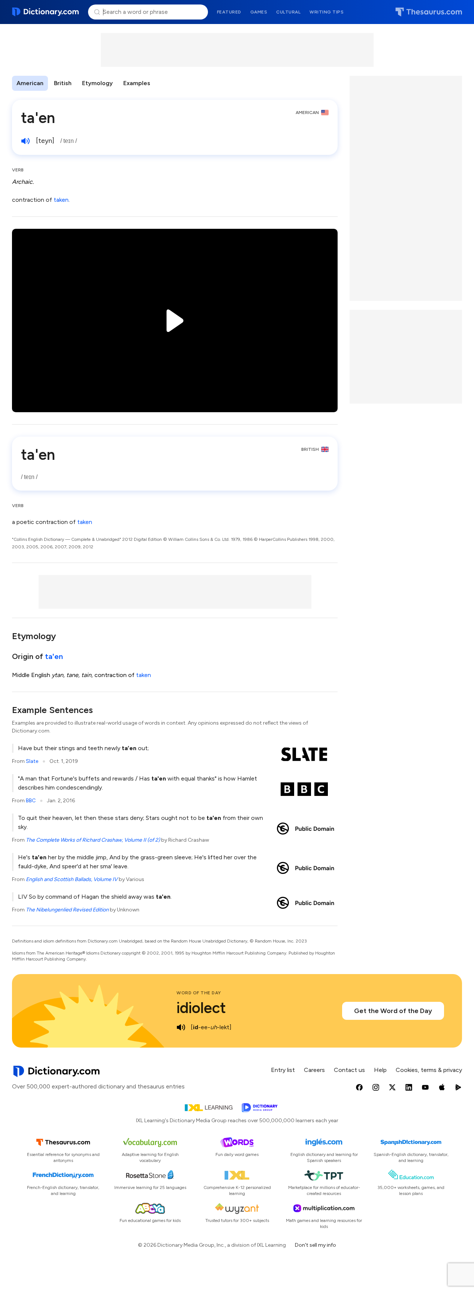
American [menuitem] (29, 83)
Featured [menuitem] (229, 12)
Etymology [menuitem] (97, 83)
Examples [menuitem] (136, 83)
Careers (314, 1069)
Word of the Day (198, 992)
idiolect (201, 1008)
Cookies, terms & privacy (429, 1069)
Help (380, 1069)
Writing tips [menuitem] (327, 12)
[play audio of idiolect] (180, 1027)
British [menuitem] (63, 83)
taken (61, 199)
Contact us (349, 1069)
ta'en (54, 656)
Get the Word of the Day (393, 1011)
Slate (32, 761)
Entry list (283, 1069)
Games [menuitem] (259, 12)
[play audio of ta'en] (25, 141)
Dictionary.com (45, 12)
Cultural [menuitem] (288, 12)
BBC (31, 800)
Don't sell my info (315, 1245)
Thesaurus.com (428, 12)
